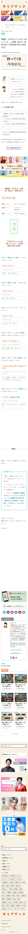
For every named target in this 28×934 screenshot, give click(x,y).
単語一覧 (18, 885)
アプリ (3, 879)
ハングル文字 (11, 879)
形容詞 (14, 892)
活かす (10, 902)
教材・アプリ (6, 863)
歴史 (19, 899)
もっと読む (15, 734)
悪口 (3, 895)
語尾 (8, 905)
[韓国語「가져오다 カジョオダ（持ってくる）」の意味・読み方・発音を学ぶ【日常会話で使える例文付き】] (16, 612)
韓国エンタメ (6, 869)
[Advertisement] (14, 428)
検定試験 (9, 899)
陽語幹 (18, 905)
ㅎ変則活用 (4, 882)
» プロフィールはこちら (16, 650)
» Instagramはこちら (15, 653)
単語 (4, 663)
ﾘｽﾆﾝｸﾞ (23, 909)
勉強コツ (5, 861)
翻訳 (21, 902)
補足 (3, 905)
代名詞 (11, 882)
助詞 (3, 885)
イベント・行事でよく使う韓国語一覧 (7, 704)
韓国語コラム (6, 866)
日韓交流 (23, 895)
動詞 (9, 666)
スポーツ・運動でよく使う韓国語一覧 (7, 685)
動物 (8, 885)
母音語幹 (4, 902)
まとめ (19, 876)
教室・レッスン (7, 855)
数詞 (18, 895)
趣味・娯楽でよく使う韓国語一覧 (20, 704)
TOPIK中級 (4, 876)
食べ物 (23, 905)
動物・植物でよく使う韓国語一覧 (20, 723)
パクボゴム (18, 879)
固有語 (15, 889)
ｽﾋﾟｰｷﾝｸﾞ (10, 909)
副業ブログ (17, 882)
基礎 (21, 889)
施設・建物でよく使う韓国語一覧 (7, 723)
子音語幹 (9, 892)
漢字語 (15, 902)
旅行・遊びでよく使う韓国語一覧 (20, 685)
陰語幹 (12, 905)
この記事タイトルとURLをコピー (14, 606)
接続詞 (8, 895)
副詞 (24, 882)
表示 (19, 148)
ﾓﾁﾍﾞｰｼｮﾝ (17, 909)
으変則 (3, 909)
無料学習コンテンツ (8, 858)
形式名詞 (21, 892)
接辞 (13, 895)
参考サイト (4, 889)
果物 (3, 899)
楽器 (14, 899)
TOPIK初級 (5, 666)
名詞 (11, 889)
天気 (3, 892)
